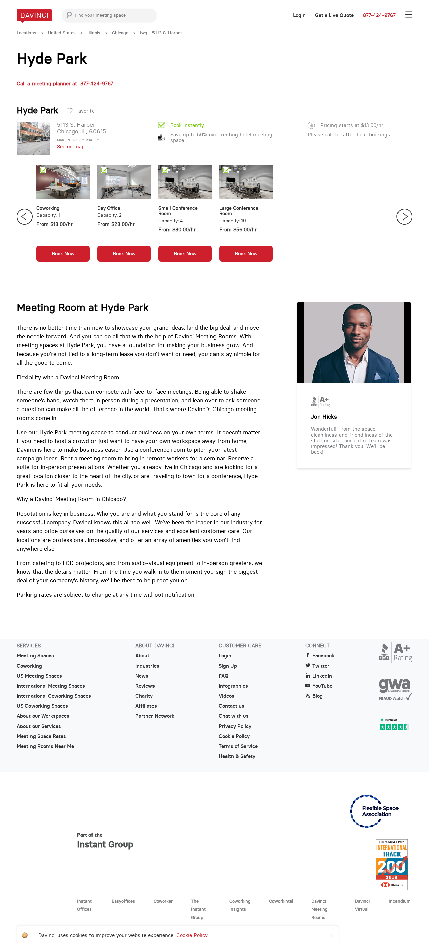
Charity (144, 696)
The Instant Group (198, 909)
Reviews (145, 686)
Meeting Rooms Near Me (45, 746)
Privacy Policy (235, 726)
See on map (71, 146)
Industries (147, 666)
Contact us (231, 706)
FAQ (223, 676)
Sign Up (228, 666)
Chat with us (234, 716)
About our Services (39, 726)
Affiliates (146, 706)
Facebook (323, 656)
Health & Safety (237, 756)
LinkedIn (322, 676)
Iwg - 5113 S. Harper (161, 32)
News (141, 676)
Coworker (163, 901)
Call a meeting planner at (65, 83)
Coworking (29, 666)
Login (299, 15)
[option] (63, 217)
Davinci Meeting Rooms (319, 909)
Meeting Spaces (35, 656)
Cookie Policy (234, 736)
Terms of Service (238, 746)
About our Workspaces (43, 716)
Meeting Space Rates (41, 736)
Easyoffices (123, 901)
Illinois (93, 32)
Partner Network (154, 716)
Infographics (233, 686)
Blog (317, 696)
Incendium (400, 901)
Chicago (120, 32)
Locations (26, 32)
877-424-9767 (379, 15)
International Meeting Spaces (51, 686)
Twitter (320, 666)
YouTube (322, 686)
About (142, 656)
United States (62, 32)
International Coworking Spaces (54, 696)
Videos (226, 696)
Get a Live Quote (334, 15)
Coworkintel (281, 901)
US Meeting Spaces (39, 676)
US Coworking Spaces (42, 706)
